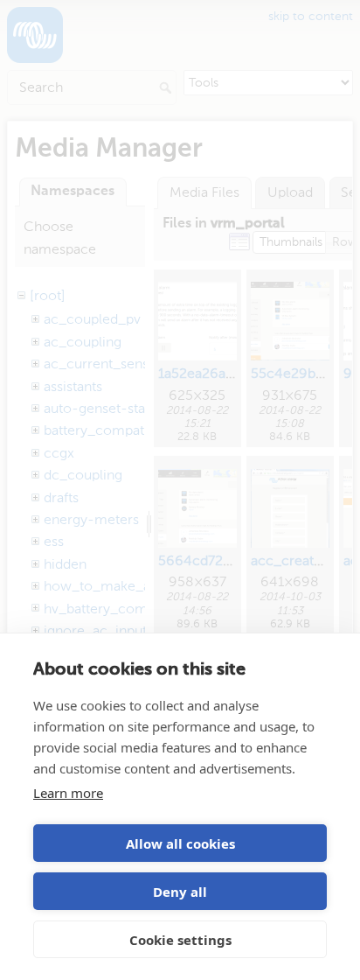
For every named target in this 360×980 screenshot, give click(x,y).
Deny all (180, 891)
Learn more (68, 793)
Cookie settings (180, 939)
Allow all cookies (180, 843)
